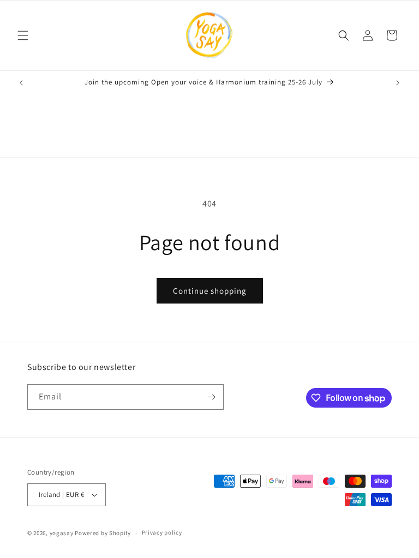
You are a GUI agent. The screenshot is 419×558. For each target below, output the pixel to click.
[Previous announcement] (21, 83)
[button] (23, 35)
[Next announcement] (398, 83)
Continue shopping (210, 291)
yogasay (62, 533)
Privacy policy (162, 532)
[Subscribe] (211, 397)
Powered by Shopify (103, 533)
